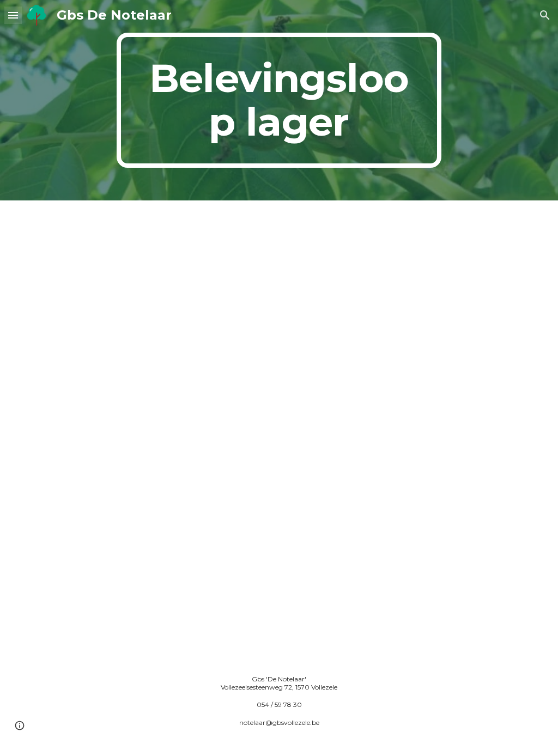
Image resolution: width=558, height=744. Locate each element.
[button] (13, 15)
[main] (279, 100)
